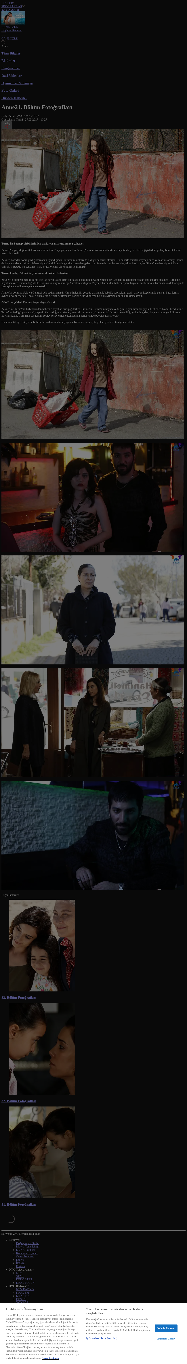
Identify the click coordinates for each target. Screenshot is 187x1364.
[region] (93, 1333)
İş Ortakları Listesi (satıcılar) (101, 1338)
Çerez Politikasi (50, 1358)
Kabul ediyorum (166, 1328)
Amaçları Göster (166, 1338)
